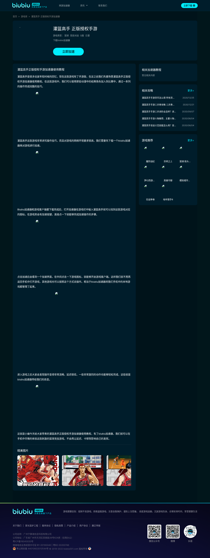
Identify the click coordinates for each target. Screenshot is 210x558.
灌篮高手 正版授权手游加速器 (45, 16)
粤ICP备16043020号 (23, 541)
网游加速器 (64, 5)
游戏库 (24, 16)
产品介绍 (71, 525)
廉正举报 (96, 525)
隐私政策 (58, 525)
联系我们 (102, 5)
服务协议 (46, 525)
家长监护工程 (31, 525)
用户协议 (83, 525)
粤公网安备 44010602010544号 (32, 548)
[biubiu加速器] (29, 5)
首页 (15, 16)
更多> (191, 90)
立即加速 (68, 51)
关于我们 (17, 525)
